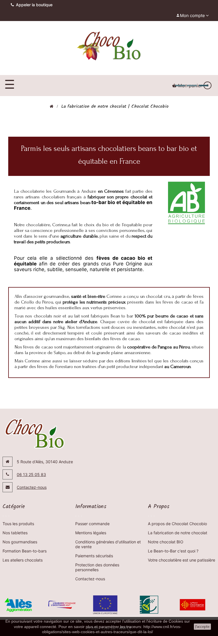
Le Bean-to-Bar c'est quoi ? (173, 550)
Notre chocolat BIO (165, 541)
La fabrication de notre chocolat (177, 532)
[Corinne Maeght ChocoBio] (109, 46)
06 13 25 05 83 (31, 474)
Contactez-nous (32, 487)
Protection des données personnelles (97, 567)
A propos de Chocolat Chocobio (177, 523)
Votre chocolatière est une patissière (181, 560)
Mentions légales (90, 532)
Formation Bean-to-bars (25, 550)
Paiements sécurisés (94, 555)
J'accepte (202, 626)
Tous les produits (18, 523)
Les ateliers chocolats (23, 560)
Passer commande (92, 523)
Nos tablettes (15, 532)
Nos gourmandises (20, 541)
